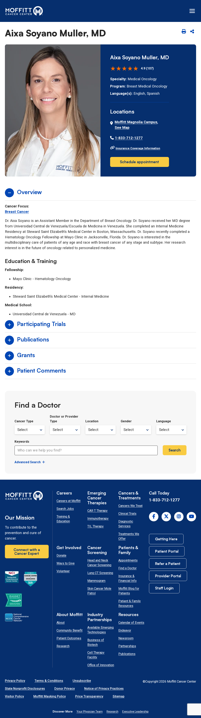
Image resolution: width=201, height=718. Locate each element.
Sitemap (118, 696)
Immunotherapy (98, 518)
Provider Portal (168, 576)
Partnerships (127, 646)
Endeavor (124, 630)
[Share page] (192, 31)
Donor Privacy (64, 688)
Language (163, 421)
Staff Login (164, 588)
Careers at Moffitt (68, 501)
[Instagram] (179, 516)
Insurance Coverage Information (138, 148)
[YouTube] (191, 516)
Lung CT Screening (100, 573)
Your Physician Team (90, 711)
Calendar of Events (131, 622)
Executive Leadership (135, 711)
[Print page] (183, 31)
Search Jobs (65, 509)
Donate (61, 555)
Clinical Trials (127, 513)
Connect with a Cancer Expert (27, 551)
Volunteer (63, 571)
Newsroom (125, 638)
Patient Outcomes (69, 638)
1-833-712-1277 (129, 138)
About (61, 622)
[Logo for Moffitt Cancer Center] (27, 496)
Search (175, 450)
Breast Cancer (17, 212)
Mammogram (96, 581)
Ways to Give (66, 563)
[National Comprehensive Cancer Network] (17, 618)
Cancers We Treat (130, 506)
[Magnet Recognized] (13, 600)
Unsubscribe (82, 681)
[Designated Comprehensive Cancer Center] (12, 580)
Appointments (128, 560)
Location (91, 421)
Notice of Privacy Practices (104, 688)
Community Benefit (69, 630)
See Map (122, 127)
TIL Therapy (95, 526)
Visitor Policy (14, 696)
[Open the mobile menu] (192, 11)
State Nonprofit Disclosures (25, 688)
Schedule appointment (139, 161)
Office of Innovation (100, 665)
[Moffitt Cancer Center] (24, 11)
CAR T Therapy (97, 511)
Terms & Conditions (49, 681)
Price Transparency (89, 696)
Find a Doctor (127, 568)
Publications (126, 654)
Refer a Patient (167, 563)
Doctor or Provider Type (64, 419)
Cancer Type (24, 421)
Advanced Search (28, 462)
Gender (126, 421)
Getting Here (166, 539)
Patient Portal (166, 551)
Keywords (22, 441)
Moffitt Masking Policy (49, 696)
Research (63, 646)
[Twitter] (166, 516)
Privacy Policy (15, 681)
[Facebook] (153, 516)
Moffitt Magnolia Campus (136, 122)
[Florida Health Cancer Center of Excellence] (30, 580)
